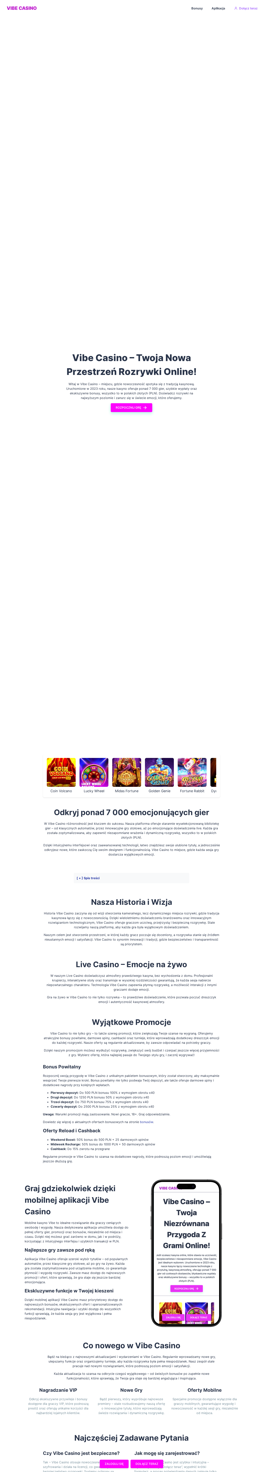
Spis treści (92, 878)
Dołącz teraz (248, 8)
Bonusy (197, 8)
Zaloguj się (114, 1464)
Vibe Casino (22, 8)
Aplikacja (218, 8)
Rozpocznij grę (128, 407)
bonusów (146, 1122)
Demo (67, 772)
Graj (53, 772)
